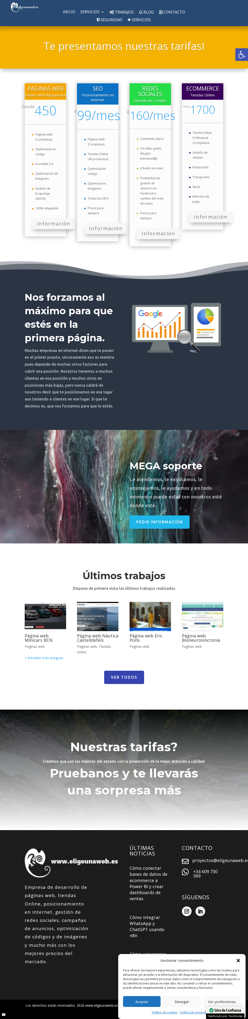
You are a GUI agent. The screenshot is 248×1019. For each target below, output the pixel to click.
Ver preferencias (222, 1001)
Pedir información (159, 522)
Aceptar (141, 1001)
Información (53, 223)
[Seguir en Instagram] (187, 911)
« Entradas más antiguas (44, 658)
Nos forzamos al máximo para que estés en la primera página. (69, 317)
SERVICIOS (90, 12)
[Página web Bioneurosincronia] (202, 616)
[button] (241, 54)
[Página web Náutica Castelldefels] (97, 616)
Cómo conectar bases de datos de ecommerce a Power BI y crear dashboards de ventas (148, 883)
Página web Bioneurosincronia (201, 638)
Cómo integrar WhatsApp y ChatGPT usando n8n (147, 926)
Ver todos (124, 677)
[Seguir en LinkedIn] (200, 911)
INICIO (69, 12)
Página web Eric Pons (146, 638)
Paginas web (35, 646)
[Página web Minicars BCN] (45, 616)
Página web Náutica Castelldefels (97, 638)
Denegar (182, 1001)
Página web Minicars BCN (39, 638)
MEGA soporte (166, 466)
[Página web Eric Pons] (150, 616)
